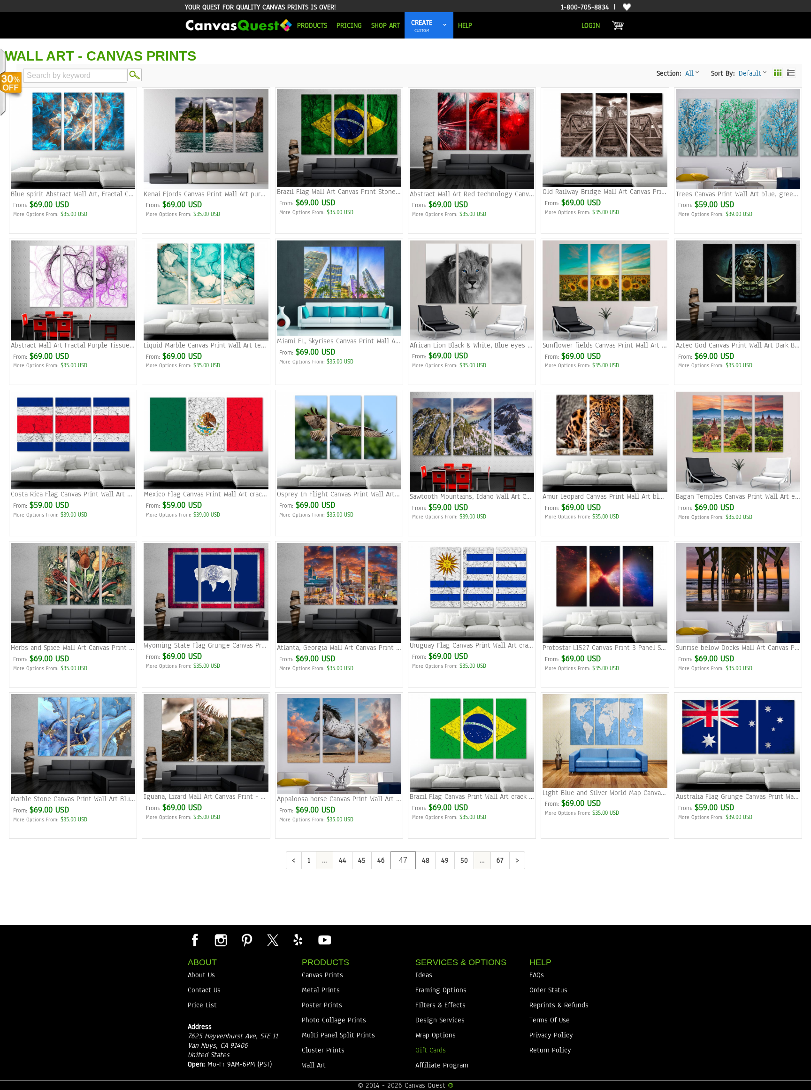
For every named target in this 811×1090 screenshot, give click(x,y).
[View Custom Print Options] (444, 25)
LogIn (590, 25)
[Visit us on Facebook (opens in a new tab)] (195, 940)
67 (500, 860)
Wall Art (314, 1065)
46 (381, 860)
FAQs (536, 975)
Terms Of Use (549, 1020)
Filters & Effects (440, 1005)
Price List (202, 1005)
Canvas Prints (322, 975)
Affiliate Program (441, 1065)
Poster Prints (322, 1005)
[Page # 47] (403, 860)
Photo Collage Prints (334, 1020)
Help (465, 25)
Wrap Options (435, 1035)
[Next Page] (517, 860)
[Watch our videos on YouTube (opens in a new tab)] (324, 940)
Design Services (440, 1020)
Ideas (423, 975)
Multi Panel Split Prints (338, 1035)
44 (342, 860)
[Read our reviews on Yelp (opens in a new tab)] (298, 940)
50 (464, 860)
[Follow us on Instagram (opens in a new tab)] (221, 940)
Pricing (349, 25)
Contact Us (204, 990)
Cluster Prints (323, 1050)
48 (425, 860)
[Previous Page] (293, 860)
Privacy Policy (551, 1035)
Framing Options (441, 990)
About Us (201, 975)
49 (445, 860)
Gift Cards (430, 1050)
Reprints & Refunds (559, 1005)
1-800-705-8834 (585, 7)
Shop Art (385, 25)
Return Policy (550, 1050)
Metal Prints (321, 990)
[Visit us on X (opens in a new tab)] (272, 940)
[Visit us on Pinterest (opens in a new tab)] (246, 940)
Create (421, 22)
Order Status (548, 990)
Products (312, 25)
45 (362, 860)
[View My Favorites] (625, 7)
